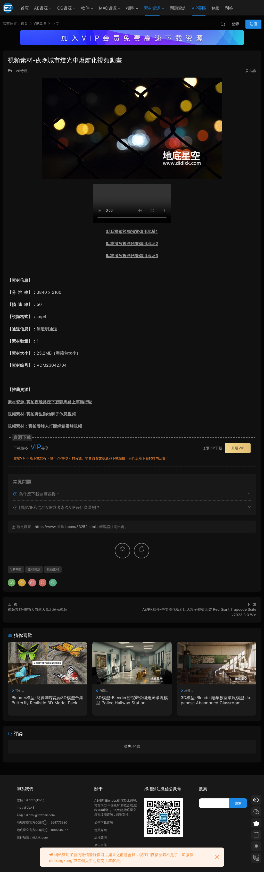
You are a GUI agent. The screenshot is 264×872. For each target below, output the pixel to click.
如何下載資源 (103, 822)
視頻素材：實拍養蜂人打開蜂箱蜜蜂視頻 (45, 426)
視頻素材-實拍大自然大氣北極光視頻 (37, 609)
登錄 (136, 746)
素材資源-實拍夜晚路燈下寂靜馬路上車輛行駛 (50, 401)
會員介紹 (100, 830)
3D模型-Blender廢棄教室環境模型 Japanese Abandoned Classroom (215, 700)
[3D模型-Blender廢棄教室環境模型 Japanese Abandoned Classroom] (216, 663)
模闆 (130, 8)
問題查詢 (178, 8)
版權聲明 (100, 837)
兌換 (215, 8)
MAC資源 (108, 8)
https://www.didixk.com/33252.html (65, 526)
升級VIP (237, 448)
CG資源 (64, 8)
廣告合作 (100, 845)
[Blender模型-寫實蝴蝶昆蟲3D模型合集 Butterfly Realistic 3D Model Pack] (47, 663)
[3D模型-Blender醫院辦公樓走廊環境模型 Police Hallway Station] (132, 663)
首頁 (25, 8)
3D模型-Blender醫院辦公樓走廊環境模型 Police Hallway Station (132, 700)
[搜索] (222, 23)
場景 (103, 690)
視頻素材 (53, 569)
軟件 (85, 8)
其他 (18, 690)
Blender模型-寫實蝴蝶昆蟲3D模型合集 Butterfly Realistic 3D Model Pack (47, 700)
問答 (229, 8)
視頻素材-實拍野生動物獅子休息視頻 (42, 413)
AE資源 (41, 8)
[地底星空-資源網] (8, 7)
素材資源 (152, 8)
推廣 (253, 71)
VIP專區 (199, 8)
